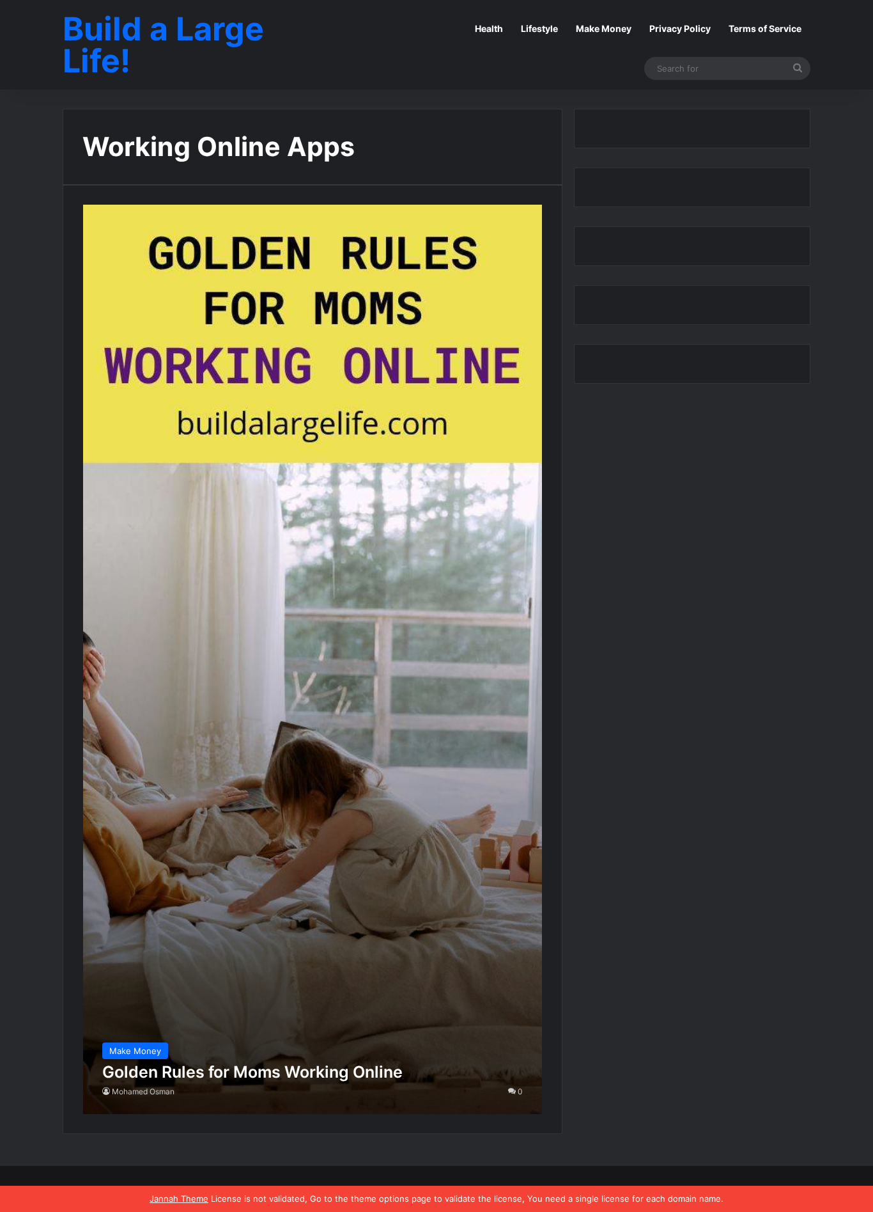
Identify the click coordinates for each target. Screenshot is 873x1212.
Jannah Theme (179, 1198)
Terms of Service (765, 28)
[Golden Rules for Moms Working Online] (313, 659)
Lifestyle (539, 28)
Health (489, 28)
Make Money (603, 28)
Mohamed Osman (143, 1091)
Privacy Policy (680, 28)
